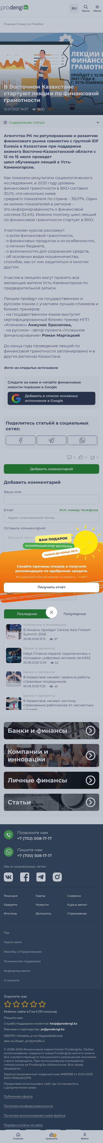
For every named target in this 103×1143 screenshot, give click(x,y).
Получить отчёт (51, 587)
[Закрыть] (51, 612)
